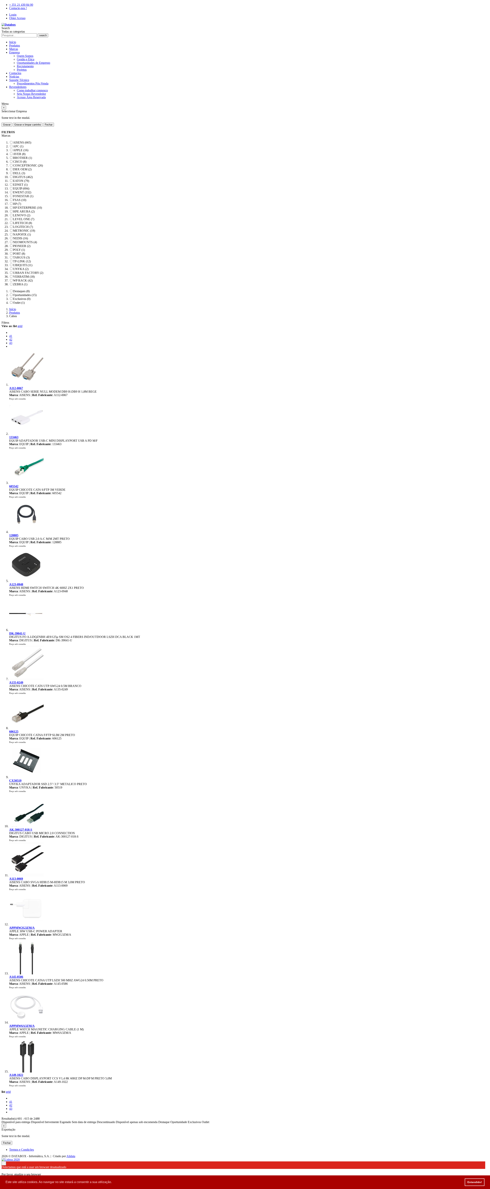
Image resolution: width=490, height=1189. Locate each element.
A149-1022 (16, 1075)
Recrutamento (25, 66)
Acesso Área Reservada (31, 97)
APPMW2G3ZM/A (22, 927)
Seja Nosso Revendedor (31, 93)
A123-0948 (16, 584)
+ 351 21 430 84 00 (21, 4)
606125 (13, 731)
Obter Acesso (17, 18)
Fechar (48, 124)
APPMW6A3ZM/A (22, 1025)
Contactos (15, 73)
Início (12, 42)
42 (10, 339)
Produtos (14, 45)
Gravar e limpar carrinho (27, 124)
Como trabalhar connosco (32, 90)
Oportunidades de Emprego (33, 62)
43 (10, 343)
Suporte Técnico (19, 80)
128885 (13, 535)
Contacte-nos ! (18, 8)
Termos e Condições (21, 1149)
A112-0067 (16, 388)
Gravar (7, 124)
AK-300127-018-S (20, 829)
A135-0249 (16, 682)
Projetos (22, 69)
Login (12, 14)
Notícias (14, 76)
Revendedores (17, 87)
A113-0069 (16, 878)
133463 (13, 437)
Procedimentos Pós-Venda (32, 83)
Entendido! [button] (474, 1182)
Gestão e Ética (25, 59)
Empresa (14, 52)
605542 (13, 486)
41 (10, 336)
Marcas (13, 49)
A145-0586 (16, 976)
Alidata (70, 1156)
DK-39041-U (17, 633)
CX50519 (15, 780)
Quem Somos (25, 55)
